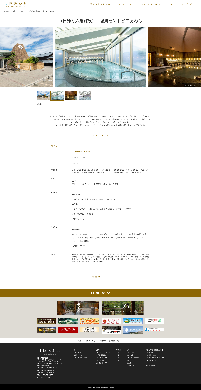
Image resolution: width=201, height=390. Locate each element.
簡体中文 (103, 341)
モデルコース (133, 4)
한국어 (119, 341)
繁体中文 (112, 341)
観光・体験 (100, 4)
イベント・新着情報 (133, 358)
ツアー (114, 4)
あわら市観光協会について (154, 350)
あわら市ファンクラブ (81, 358)
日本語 (87, 341)
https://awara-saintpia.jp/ (81, 151)
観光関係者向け (151, 365)
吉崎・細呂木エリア (102, 360)
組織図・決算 (151, 355)
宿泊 (108, 4)
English (95, 341)
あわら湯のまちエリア (103, 352)
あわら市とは (78, 352)
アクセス (170, 4)
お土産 (149, 4)
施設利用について (153, 360)
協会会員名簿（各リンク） (155, 358)
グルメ (142, 4)
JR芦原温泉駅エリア (102, 355)
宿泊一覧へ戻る (96, 277)
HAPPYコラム (160, 4)
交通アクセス (78, 355)
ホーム (76, 350)
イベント (122, 4)
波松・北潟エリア (101, 358)
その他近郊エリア (101, 363)
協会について (151, 352)
